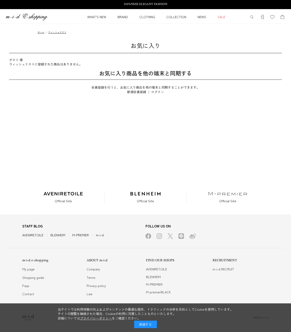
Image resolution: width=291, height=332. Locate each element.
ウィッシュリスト (57, 32)
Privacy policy (96, 285)
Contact (28, 294)
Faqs (25, 285)
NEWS (202, 17)
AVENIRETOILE (32, 235)
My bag (282, 17)
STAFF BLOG (32, 226)
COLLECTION (176, 17)
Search (252, 17)
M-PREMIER (80, 235)
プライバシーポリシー (96, 318)
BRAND (123, 17)
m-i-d (100, 235)
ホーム (41, 32)
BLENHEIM (57, 235)
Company (93, 269)
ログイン (157, 92)
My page (28, 269)
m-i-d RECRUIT (223, 269)
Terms (91, 277)
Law (90, 294)
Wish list (272, 17)
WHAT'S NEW (96, 17)
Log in (262, 17)
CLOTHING (147, 17)
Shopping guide (33, 277)
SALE (221, 17)
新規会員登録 (136, 92)
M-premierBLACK (158, 292)
